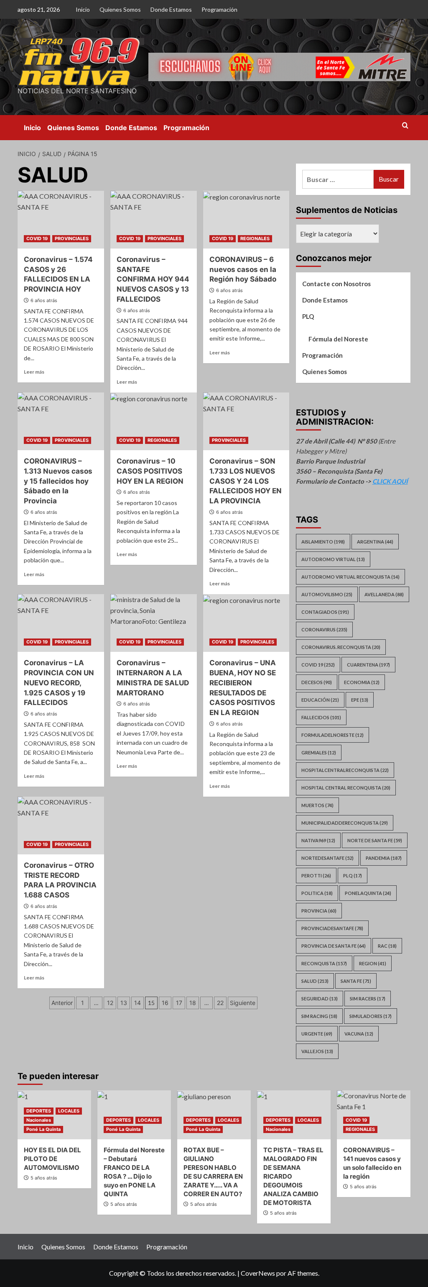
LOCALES (68, 1111)
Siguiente (242, 1002)
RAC (387, 946)
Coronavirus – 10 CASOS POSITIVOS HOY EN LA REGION (150, 471)
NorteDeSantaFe (327, 858)
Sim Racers (367, 998)
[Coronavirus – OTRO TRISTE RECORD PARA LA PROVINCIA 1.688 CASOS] (61, 825)
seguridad (319, 998)
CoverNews (258, 1273)
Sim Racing (319, 1016)
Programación (219, 9)
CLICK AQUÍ (390, 481)
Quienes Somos (120, 9)
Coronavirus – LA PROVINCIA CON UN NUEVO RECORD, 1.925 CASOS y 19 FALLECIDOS (59, 683)
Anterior (62, 1002)
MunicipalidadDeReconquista (344, 823)
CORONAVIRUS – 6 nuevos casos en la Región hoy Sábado (242, 269)
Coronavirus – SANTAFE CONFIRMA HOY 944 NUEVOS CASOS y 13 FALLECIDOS (153, 279)
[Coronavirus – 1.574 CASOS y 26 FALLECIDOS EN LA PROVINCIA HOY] (61, 220)
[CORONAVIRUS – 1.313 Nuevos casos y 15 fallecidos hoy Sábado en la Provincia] (61, 421)
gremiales (318, 752)
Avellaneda (384, 594)
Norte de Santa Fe (374, 840)
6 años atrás (44, 300)
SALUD (315, 981)
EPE (359, 699)
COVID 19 (37, 238)
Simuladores (370, 1016)
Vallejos (317, 1051)
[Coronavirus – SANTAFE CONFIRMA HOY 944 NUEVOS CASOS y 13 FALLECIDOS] (153, 220)
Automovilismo (326, 594)
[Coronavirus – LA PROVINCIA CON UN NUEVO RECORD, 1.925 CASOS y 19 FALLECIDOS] (61, 623)
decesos (316, 682)
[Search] (405, 125)
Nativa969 (318, 840)
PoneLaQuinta (368, 893)
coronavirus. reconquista (340, 647)
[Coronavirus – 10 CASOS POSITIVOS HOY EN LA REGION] (153, 421)
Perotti (316, 875)
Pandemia (384, 858)
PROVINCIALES (72, 238)
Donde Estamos (171, 9)
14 (137, 1002)
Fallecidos (321, 717)
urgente (316, 1033)
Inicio (83, 9)
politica (317, 893)
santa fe (356, 981)
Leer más (34, 372)
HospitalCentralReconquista (345, 770)
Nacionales (38, 1120)
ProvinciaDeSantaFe (332, 928)
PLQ (308, 316)
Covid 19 (318, 664)
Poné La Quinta (43, 1129)
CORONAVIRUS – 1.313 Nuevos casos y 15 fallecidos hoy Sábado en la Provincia (58, 481)
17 (179, 1002)
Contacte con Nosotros (336, 283)
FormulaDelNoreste (332, 735)
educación (320, 699)
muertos (317, 805)
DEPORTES (38, 1111)
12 (110, 1002)
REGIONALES (255, 238)
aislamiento (323, 541)
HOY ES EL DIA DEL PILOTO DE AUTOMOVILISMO (52, 1159)
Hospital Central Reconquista (345, 787)
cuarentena (368, 664)
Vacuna (358, 1033)
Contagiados (325, 612)
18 (192, 1002)
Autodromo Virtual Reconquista (350, 576)
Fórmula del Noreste (338, 339)
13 (123, 1002)
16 (165, 1002)
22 (220, 1002)
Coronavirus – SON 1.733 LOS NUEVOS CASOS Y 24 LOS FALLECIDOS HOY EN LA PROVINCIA (245, 481)
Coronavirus (324, 629)
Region (372, 963)
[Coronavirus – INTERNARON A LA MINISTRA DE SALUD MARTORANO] (153, 623)
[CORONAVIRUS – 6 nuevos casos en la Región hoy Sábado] (246, 220)
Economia (362, 682)
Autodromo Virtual (333, 559)
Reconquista (324, 963)
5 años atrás (44, 1178)
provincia (318, 910)
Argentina (375, 541)
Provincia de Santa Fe (333, 946)
